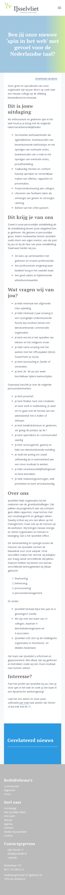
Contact (8, 835)
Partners (9, 827)
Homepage (10, 808)
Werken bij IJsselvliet (15, 831)
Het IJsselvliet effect (15, 812)
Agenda (8, 824)
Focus (7, 794)
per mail (24, 702)
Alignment (9, 790)
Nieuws (8, 820)
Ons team (9, 816)
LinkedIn (12, 857)
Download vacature (46, 78)
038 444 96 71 (16, 849)
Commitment (11, 786)
